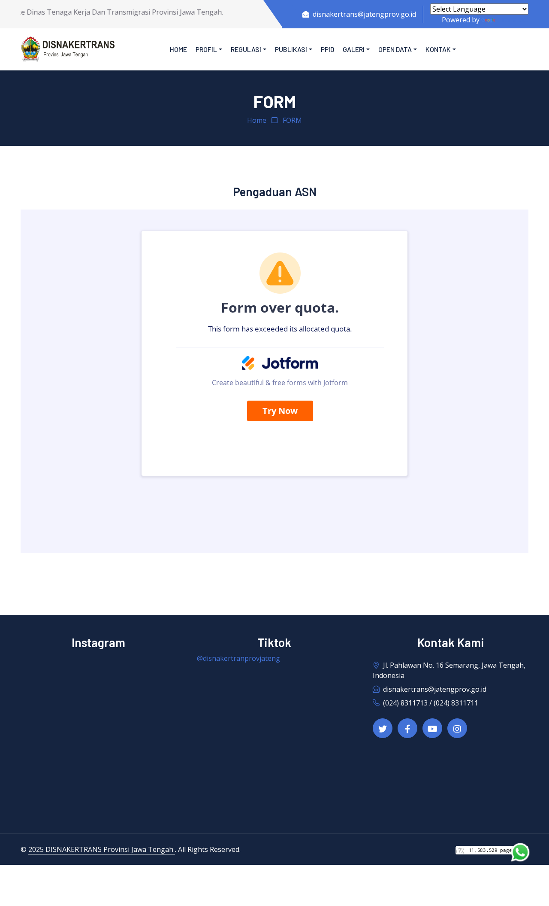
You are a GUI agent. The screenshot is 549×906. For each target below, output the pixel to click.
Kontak (438, 49)
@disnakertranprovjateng (238, 658)
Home (178, 49)
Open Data (395, 49)
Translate (512, 19)
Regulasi (246, 49)
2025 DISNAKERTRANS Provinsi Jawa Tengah (101, 849)
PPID (327, 49)
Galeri (354, 49)
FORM (292, 120)
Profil (206, 49)
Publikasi (291, 49)
